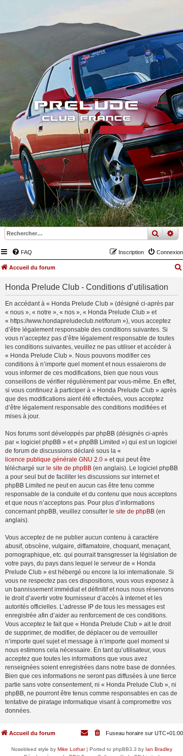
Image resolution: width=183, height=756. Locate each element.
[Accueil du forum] (91, 120)
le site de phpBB (69, 468)
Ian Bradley (158, 749)
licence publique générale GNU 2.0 (54, 459)
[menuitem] (22, 252)
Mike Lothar (71, 749)
